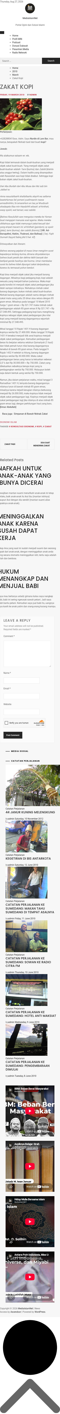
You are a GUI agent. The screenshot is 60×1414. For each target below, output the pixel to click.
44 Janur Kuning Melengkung (30, 812)
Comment (9, 636)
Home (15, 35)
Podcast (16, 42)
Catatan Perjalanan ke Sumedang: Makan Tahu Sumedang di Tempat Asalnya (30, 908)
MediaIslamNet (30, 18)
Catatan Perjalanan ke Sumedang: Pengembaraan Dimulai (28, 1066)
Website (7, 704)
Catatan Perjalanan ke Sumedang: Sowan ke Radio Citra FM (28, 962)
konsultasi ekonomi (22, 426)
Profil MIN (17, 39)
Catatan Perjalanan (15, 808)
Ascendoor (15, 1312)
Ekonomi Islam (8, 422)
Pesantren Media (20, 49)
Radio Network (19, 52)
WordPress (40, 1312)
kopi (39, 426)
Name (7, 673)
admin (33, 95)
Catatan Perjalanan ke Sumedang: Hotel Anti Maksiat (31, 1014)
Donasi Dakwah (20, 45)
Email (7, 688)
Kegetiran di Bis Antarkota (28, 858)
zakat (48, 426)
